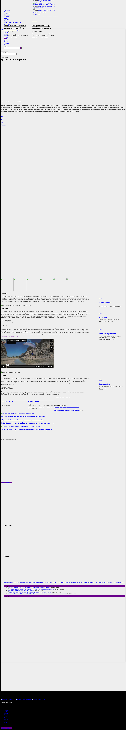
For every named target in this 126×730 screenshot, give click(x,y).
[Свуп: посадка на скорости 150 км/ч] (66, 407)
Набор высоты (8, 401)
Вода (5, 34)
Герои (30, 582)
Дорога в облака (105, 302)
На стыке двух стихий (107, 334)
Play (2, 116)
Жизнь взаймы (104, 384)
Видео (6, 45)
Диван (6, 35)
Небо (5, 38)
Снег (5, 40)
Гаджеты (26, 582)
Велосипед (7, 12)
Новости (6, 43)
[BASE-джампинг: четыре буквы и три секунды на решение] (18, 413)
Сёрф (5, 22)
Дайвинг (41, 582)
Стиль (101, 582)
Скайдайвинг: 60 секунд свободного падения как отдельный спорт (26, 423)
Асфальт (6, 32)
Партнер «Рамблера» (6, 702)
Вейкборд (7, 13)
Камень (6, 37)
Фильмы (109, 582)
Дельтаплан (56, 397)
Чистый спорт (121, 582)
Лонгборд (6, 19)
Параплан (62, 397)
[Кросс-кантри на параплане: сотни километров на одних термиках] (20, 426)
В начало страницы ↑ (6, 482)
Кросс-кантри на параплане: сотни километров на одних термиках (26, 429)
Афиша (6, 41)
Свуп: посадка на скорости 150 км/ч (67, 410)
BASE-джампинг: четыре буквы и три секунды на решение (23, 417)
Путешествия (67, 582)
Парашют (6, 21)
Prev (2, 119)
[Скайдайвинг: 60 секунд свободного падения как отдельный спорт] (22, 420)
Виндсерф (7, 15)
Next (2, 122)
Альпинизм (7, 10)
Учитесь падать (34, 401)
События (98, 582)
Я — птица (103, 317)
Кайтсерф (6, 16)
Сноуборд (7, 25)
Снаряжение (87, 582)
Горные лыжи (35, 582)
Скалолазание (74, 582)
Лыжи (5, 18)
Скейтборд (7, 24)
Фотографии (114, 582)
